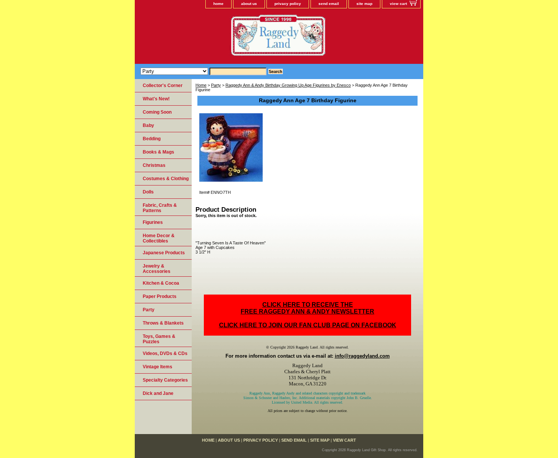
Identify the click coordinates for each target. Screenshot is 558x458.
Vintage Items (157, 366)
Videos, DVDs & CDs (165, 353)
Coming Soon (157, 112)
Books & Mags (158, 152)
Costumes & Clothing (166, 178)
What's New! (156, 98)
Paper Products (160, 296)
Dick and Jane (158, 393)
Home (200, 85)
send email (328, 4)
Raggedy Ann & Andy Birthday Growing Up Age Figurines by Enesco (288, 85)
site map (364, 4)
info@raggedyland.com (362, 356)
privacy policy (287, 4)
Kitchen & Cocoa (161, 283)
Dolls (148, 192)
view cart (398, 4)
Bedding (152, 138)
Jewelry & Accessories (156, 268)
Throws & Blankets (163, 323)
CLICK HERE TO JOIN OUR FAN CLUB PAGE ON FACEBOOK (307, 325)
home (218, 4)
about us (249, 4)
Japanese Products (164, 252)
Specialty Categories (165, 380)
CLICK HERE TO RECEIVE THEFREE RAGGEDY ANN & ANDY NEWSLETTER (307, 308)
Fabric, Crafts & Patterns (160, 208)
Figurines (153, 222)
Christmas (154, 165)
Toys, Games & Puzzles (159, 339)
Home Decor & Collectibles (159, 238)
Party (216, 85)
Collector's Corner (163, 85)
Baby (148, 125)
